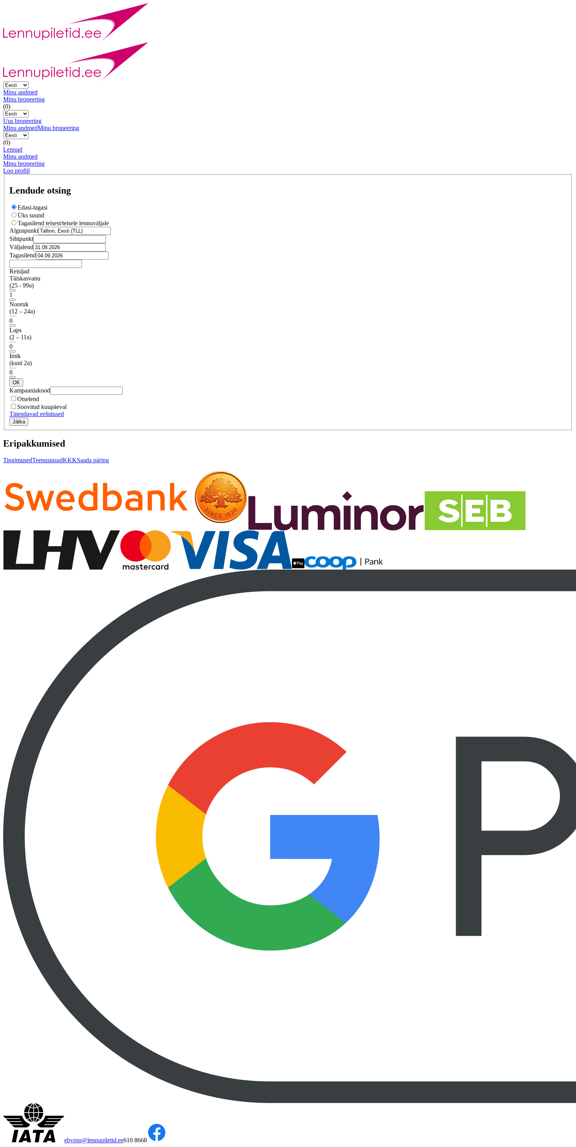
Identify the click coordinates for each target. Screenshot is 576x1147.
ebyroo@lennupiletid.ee (93, 1140)
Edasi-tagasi (32, 207)
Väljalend (21, 247)
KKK (70, 460)
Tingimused (17, 460)
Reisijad (19, 271)
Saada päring (93, 460)
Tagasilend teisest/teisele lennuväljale (63, 223)
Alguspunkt (23, 230)
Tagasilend (22, 255)
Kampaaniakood (29, 390)
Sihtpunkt (21, 238)
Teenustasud (47, 460)
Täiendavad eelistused (36, 414)
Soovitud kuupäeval (42, 406)
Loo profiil (16, 170)
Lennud (12, 149)
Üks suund (31, 215)
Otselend (28, 399)
